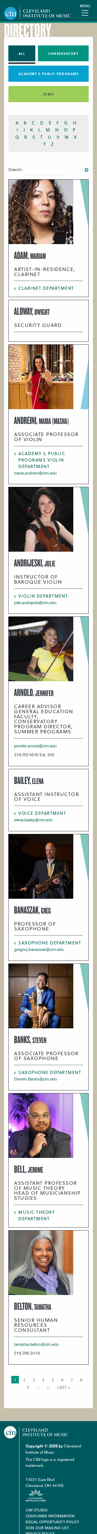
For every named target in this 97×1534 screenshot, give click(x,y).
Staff (48, 94)
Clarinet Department (46, 288)
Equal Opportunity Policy (52, 1522)
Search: (15, 169)
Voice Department (42, 813)
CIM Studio (37, 1510)
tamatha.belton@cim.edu (36, 1344)
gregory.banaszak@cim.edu (39, 949)
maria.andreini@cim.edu (35, 473)
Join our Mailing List (47, 1528)
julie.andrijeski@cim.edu (35, 602)
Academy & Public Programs (49, 73)
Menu (85, 5)
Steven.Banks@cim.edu (35, 1079)
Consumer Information (50, 1516)
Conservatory (63, 53)
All (22, 53)
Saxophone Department (49, 943)
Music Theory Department (36, 1215)
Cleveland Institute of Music (36, 1432)
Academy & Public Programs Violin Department (41, 459)
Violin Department (43, 596)
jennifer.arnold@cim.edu (35, 745)
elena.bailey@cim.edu (33, 819)
